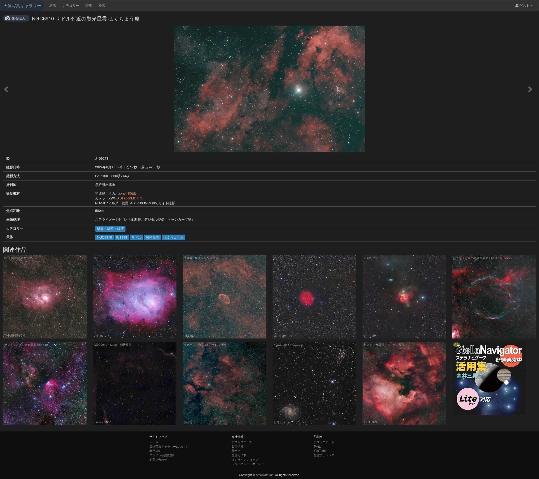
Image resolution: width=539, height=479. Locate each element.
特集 (88, 5)
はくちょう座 (173, 237)
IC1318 (121, 237)
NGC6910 (104, 237)
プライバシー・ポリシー (248, 463)
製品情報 (237, 446)
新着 (52, 5)
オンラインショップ (245, 459)
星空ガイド (239, 455)
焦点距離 (13, 210)
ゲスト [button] (524, 5)
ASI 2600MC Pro (130, 198)
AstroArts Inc (264, 474)
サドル (136, 237)
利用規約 (155, 450)
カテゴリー (70, 5)
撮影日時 (13, 167)
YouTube (320, 450)
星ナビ (236, 450)
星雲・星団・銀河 (110, 228)
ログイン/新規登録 (161, 455)
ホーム (153, 442)
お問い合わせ (158, 459)
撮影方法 (13, 176)
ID (8, 158)
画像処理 (13, 219)
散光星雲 (152, 237)
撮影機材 (13, 193)
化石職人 (18, 18)
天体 (9, 237)
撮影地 (11, 184)
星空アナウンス (324, 455)
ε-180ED (130, 193)
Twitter (318, 446)
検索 (102, 5)
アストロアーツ (242, 442)
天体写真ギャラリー (22, 5)
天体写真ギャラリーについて (168, 446)
